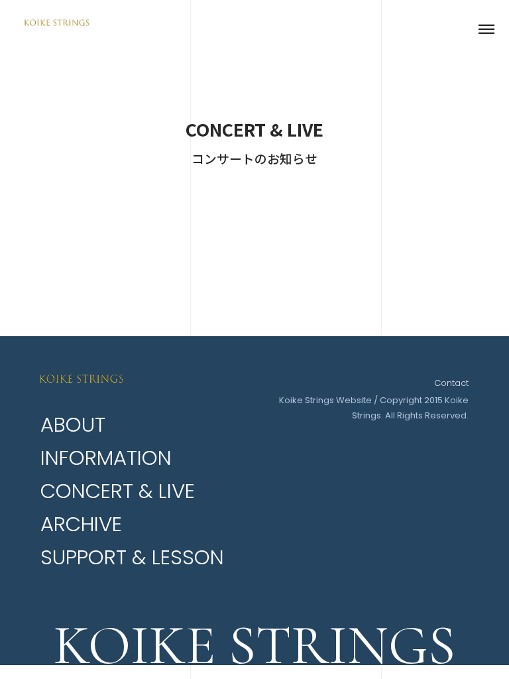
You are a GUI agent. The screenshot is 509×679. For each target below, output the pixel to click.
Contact (451, 383)
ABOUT (72, 424)
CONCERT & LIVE (117, 491)
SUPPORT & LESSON (132, 557)
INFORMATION (106, 458)
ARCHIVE (81, 524)
